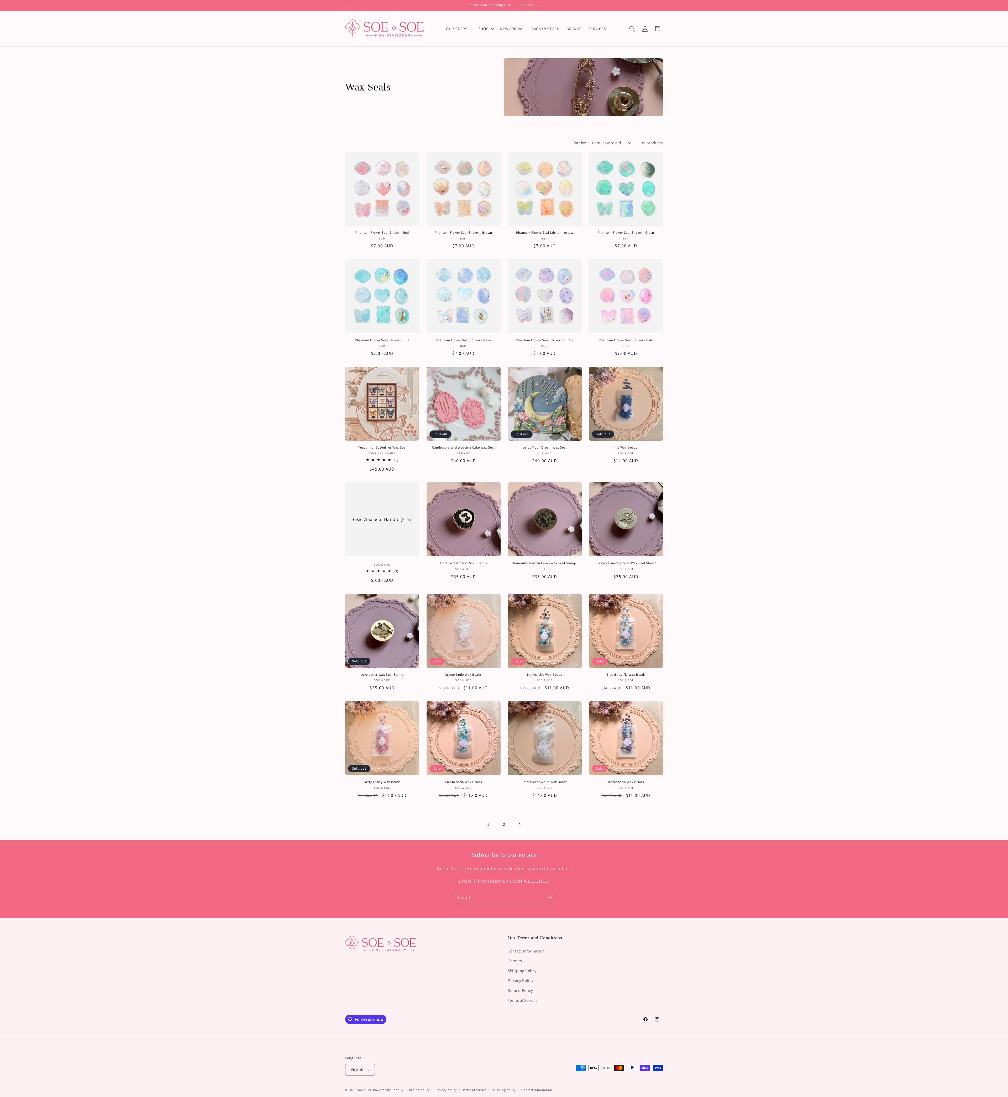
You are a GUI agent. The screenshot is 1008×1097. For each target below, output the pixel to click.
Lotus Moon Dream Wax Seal (545, 447)
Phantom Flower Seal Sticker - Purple (544, 340)
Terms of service (474, 1090)
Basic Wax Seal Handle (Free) (382, 519)
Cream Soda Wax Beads (463, 782)
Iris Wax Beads (626, 447)
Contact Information (526, 950)
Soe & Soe (364, 1090)
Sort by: (579, 142)
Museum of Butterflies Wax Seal (382, 447)
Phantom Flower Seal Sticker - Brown (463, 233)
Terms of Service (523, 1000)
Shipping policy (504, 1090)
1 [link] (488, 824)
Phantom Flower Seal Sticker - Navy (463, 340)
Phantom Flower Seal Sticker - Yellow (544, 233)
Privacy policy (446, 1090)
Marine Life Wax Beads (544, 675)
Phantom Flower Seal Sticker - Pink (626, 340)
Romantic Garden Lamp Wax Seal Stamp (544, 563)
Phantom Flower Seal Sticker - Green (626, 233)
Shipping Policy (522, 970)
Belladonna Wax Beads (626, 782)
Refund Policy (520, 990)
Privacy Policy (520, 980)
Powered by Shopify (388, 1090)
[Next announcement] (661, 5)
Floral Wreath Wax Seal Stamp (463, 563)
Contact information (536, 1090)
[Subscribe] (549, 897)
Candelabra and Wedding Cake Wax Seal (463, 447)
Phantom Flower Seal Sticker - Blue (382, 340)
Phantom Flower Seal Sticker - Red (382, 233)
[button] (459, 29)
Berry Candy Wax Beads (382, 782)
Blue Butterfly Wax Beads (625, 675)
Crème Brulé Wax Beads (463, 675)
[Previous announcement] (347, 5)
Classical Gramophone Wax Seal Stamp (625, 563)
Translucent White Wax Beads (544, 782)
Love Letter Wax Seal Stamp (382, 675)
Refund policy (419, 1090)
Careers (515, 960)
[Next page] (519, 824)
